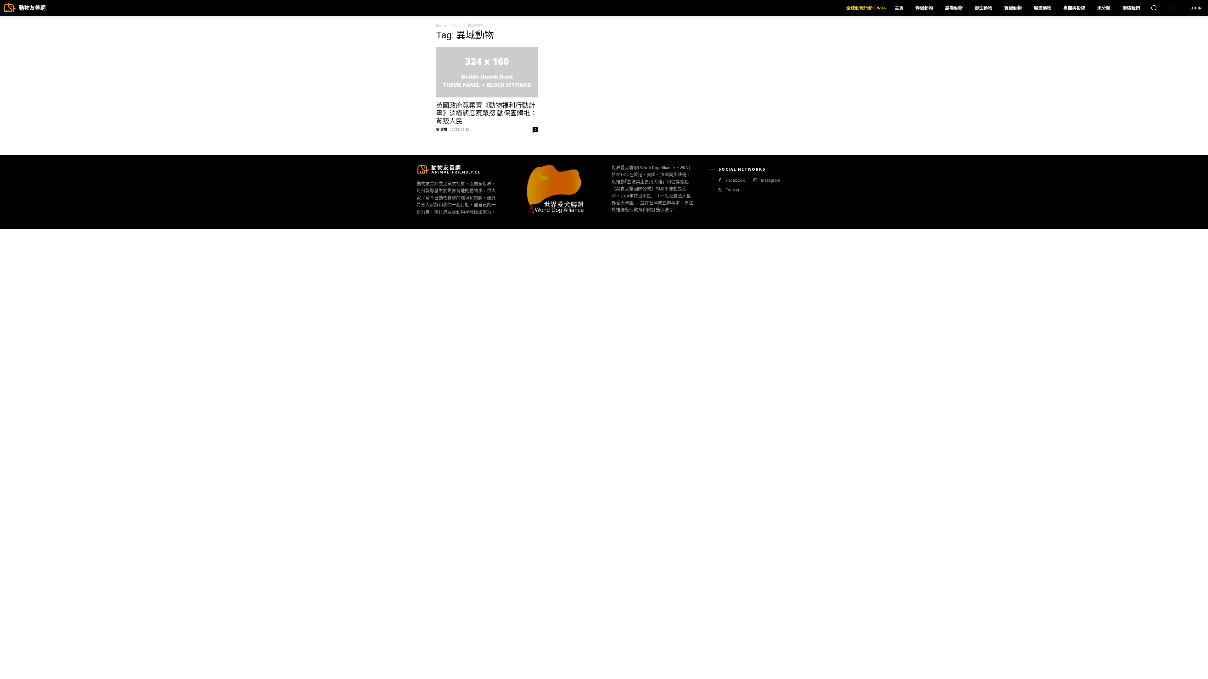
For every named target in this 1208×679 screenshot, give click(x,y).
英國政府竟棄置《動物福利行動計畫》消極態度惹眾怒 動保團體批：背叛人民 (486, 113)
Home (441, 25)
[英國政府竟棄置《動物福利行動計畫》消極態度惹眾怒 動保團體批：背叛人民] (487, 72)
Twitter (733, 189)
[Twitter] (720, 190)
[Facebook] (720, 180)
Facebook (735, 180)
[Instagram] (755, 180)
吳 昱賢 (441, 129)
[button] (1154, 8)
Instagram (770, 180)
